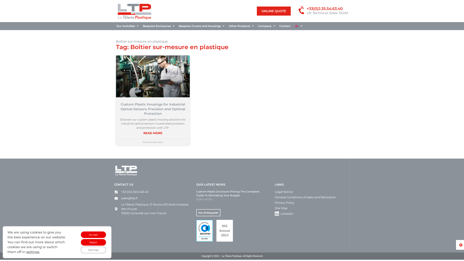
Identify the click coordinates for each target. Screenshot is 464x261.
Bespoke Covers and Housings (200, 26)
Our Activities (125, 26)
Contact (284, 26)
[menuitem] (298, 26)
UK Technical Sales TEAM (327, 13)
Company (265, 26)
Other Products (239, 26)
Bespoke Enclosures (157, 26)
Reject (93, 242)
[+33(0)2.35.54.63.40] (302, 10)
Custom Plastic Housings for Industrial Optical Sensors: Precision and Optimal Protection (153, 109)
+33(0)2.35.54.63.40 (325, 8)
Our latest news (210, 184)
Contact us (123, 184)
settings (32, 252)
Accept (93, 234)
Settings (93, 250)
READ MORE (152, 133)
